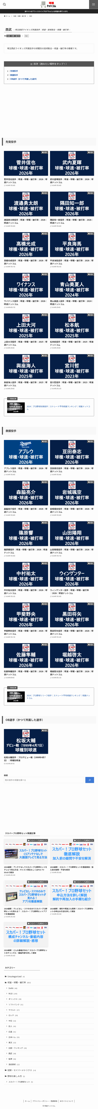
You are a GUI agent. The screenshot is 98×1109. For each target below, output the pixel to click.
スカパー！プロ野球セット (21, 1081)
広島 (12, 1031)
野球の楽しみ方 (16, 1076)
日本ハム (14, 1037)
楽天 (12, 1042)
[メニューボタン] (93, 4)
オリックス (15, 999)
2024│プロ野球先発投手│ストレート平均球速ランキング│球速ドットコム (58, 407)
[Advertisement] (49, 109)
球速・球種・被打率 (13, 36)
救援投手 (14, 75)
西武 (12, 1053)
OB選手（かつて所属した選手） (24, 79)
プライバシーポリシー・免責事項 (44, 1101)
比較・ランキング (18, 1048)
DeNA (13, 988)
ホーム (27, 1101)
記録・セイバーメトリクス (22, 1070)
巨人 (12, 1026)
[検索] (89, 780)
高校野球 (14, 1064)
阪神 (12, 1058)
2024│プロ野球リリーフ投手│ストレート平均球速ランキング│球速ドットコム (58, 696)
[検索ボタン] (4, 4)
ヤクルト (14, 1010)
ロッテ (13, 1015)
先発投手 (14, 71)
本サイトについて (66, 1101)
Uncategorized (16, 976)
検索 (6, 775)
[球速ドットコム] (49, 4)
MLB (13, 993)
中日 (12, 1020)
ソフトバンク (16, 1004)
